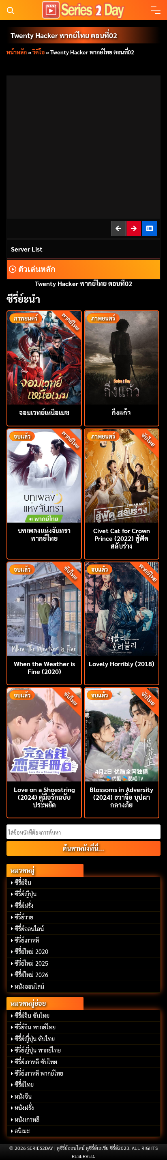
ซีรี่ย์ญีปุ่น (25, 893)
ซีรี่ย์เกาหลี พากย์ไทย (39, 1073)
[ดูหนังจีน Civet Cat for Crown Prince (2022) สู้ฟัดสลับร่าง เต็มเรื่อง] (121, 475)
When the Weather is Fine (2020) (44, 667)
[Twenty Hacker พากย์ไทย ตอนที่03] (134, 228)
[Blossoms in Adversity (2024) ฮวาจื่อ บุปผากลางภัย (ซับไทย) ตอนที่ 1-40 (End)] (121, 734)
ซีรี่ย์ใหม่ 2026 (31, 974)
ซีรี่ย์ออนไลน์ (29, 928)
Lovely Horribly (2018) (121, 663)
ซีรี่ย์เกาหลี (27, 940)
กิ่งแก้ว (121, 412)
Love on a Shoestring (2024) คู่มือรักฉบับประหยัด (44, 797)
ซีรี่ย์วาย (24, 917)
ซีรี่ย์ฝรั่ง (24, 905)
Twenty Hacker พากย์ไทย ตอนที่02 (64, 35)
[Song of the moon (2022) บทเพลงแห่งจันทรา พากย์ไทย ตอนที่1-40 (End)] (44, 475)
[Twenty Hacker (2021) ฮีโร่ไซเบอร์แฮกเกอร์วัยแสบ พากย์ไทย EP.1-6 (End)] (150, 228)
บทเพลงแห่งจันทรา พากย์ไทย (44, 534)
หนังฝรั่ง (24, 1107)
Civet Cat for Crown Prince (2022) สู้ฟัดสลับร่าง (121, 538)
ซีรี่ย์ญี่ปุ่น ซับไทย (35, 1038)
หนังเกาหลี (27, 1119)
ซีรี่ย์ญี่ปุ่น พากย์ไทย (38, 1050)
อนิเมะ (22, 1130)
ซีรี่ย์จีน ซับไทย (32, 1015)
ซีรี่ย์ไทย (24, 1084)
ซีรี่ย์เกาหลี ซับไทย (36, 1061)
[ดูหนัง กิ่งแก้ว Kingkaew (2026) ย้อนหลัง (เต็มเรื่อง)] (121, 357)
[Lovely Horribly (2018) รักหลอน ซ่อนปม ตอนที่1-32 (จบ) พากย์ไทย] (121, 608)
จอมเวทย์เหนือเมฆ (44, 412)
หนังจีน (23, 1096)
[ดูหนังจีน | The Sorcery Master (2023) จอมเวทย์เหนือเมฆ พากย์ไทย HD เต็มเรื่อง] (44, 357)
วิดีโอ (38, 52)
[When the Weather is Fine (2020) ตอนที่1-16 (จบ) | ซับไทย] (44, 608)
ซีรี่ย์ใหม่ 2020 (31, 951)
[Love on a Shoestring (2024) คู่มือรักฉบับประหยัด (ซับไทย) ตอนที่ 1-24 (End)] (44, 734)
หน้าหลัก (16, 52)
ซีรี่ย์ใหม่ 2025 (31, 963)
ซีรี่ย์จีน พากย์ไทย (35, 1027)
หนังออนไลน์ (29, 986)
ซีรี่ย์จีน (23, 882)
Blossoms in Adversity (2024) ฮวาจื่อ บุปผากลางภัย (121, 797)
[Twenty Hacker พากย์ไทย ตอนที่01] (118, 228)
